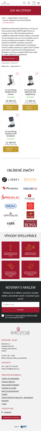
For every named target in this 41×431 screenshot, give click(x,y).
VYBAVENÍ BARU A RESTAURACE (18, 18)
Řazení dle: (10, 66)
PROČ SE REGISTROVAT (10, 391)
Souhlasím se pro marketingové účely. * (21, 316)
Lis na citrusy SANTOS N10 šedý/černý (30, 92)
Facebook (7, 412)
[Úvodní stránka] (6, 3)
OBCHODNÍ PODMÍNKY (10, 385)
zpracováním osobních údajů (26, 315)
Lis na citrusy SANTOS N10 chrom (11, 92)
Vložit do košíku (9, 107)
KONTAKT (5, 401)
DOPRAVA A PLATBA (9, 388)
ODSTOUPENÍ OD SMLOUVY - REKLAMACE (17, 398)
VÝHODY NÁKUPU (8, 382)
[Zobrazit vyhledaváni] (24, 3)
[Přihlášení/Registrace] (29, 3)
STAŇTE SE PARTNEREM (10, 379)
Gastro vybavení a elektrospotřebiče (17, 20)
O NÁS (4, 404)
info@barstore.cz (12, 369)
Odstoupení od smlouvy (11, 417)
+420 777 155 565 (11, 366)
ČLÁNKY (4, 394)
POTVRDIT (20, 310)
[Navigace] (38, 3)
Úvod (3, 18)
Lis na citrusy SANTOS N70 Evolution (11, 133)
